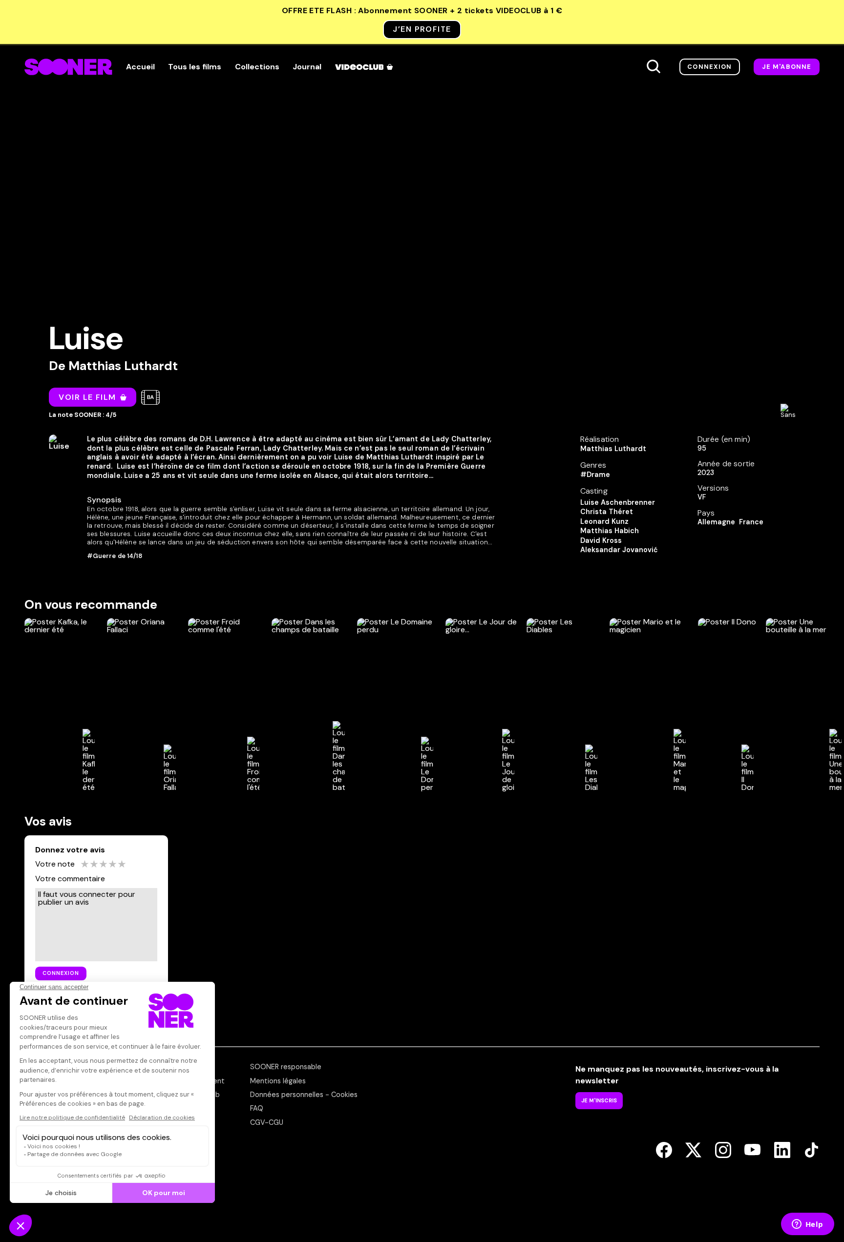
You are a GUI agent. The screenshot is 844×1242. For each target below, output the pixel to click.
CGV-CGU (266, 1122)
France (751, 522)
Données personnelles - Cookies (304, 1094)
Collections (257, 67)
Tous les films (194, 67)
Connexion (709, 66)
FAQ (256, 1108)
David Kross (601, 540)
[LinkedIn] (782, 1150)
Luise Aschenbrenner (617, 502)
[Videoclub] (365, 67)
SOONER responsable (285, 1066)
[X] (693, 1150)
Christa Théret (606, 511)
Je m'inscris (599, 1100)
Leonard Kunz (604, 521)
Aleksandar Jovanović (619, 549)
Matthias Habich (609, 530)
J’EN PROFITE (422, 29)
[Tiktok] (811, 1150)
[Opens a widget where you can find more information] (807, 1225)
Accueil (140, 67)
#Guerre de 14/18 (115, 556)
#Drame (595, 474)
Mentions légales (278, 1080)
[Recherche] (653, 67)
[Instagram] (723, 1150)
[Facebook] (664, 1150)
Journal (307, 67)
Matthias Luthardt (123, 366)
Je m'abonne (787, 66)
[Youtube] (752, 1150)
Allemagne (716, 522)
